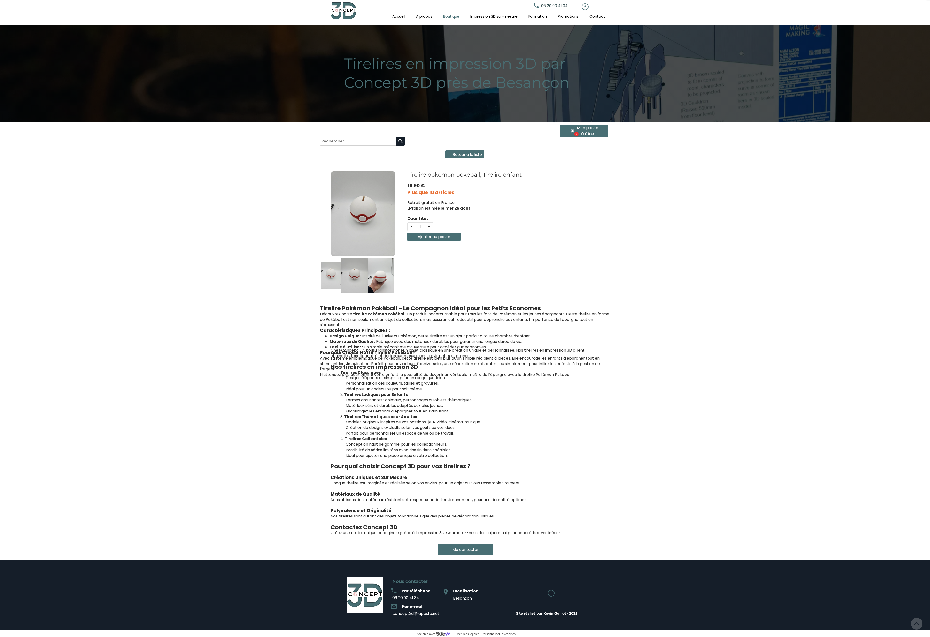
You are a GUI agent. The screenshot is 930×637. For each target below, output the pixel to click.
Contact (597, 16)
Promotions (568, 16)
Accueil (398, 16)
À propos (424, 16)
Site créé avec (426, 634)
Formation (537, 16)
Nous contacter (410, 581)
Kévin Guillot (554, 613)
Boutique (451, 16)
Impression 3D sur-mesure (494, 16)
